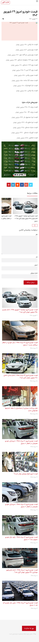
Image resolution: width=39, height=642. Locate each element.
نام (37, 257)
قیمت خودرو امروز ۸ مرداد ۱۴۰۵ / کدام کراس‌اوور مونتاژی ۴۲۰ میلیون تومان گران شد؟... (22, 571)
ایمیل (36, 265)
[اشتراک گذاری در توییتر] (31, 185)
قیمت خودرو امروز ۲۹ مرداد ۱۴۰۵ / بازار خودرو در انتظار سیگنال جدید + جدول (20, 343)
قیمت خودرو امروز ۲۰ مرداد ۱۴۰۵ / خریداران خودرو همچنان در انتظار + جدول (21, 442)
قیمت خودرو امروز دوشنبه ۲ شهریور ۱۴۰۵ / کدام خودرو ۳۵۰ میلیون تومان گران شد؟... (20, 311)
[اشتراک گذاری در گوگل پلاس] (26, 185)
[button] (37, 2)
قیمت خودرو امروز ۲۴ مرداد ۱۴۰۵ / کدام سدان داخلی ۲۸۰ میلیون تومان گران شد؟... (21, 376)
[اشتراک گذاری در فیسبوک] (22, 185)
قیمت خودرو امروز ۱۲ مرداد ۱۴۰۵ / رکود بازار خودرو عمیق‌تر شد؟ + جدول (21, 538)
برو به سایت (29, 628)
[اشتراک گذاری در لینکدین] (13, 185)
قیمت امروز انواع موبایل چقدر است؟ (26, 474)
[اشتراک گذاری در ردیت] (18, 185)
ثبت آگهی (5, 2)
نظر (37, 234)
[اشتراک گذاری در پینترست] (9, 185)
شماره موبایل (34, 273)
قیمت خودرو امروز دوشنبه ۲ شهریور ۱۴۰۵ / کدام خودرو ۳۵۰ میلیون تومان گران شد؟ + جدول (26, 218)
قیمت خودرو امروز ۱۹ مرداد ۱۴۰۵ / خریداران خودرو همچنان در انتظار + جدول (21, 505)
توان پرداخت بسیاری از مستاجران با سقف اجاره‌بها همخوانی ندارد (21, 409)
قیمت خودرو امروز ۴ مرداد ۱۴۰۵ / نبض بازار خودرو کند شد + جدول (20, 604)
